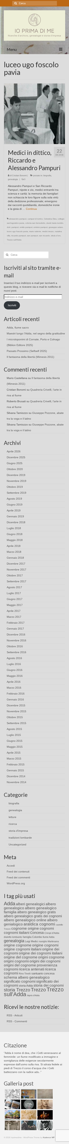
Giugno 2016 (14, 669)
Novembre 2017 (16, 569)
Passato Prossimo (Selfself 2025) (27, 350)
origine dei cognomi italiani (40, 953)
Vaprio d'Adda (33, 995)
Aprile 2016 (14, 681)
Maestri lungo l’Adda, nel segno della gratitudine (36, 333)
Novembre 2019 (16, 480)
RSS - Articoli (14, 1015)
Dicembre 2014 (16, 776)
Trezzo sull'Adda (14, 240)
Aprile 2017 (14, 610)
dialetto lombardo (13, 937)
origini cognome (51, 957)
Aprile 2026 (14, 451)
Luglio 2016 (14, 664)
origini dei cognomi (45, 961)
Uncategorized (17, 844)
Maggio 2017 (15, 604)
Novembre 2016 (16, 640)
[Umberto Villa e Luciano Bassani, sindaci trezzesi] (28, 1125)
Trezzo (38, 990)
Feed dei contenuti (18, 871)
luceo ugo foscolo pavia (17, 231)
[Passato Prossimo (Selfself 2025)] (12, 1104)
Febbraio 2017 (16, 622)
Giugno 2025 (14, 463)
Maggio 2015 (15, 746)
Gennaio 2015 (15, 770)
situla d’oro (56, 236)
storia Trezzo (17, 989)
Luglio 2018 (14, 528)
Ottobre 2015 (15, 717)
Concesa (37, 933)
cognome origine (25, 928)
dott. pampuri (13, 227)
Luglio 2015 (14, 734)
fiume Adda (48, 937)
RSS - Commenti (17, 1021)
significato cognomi (19, 981)
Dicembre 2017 (16, 563)
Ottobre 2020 (15, 469)
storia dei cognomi (49, 985)
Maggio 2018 (15, 540)
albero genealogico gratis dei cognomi (33, 916)
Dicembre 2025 (16, 457)
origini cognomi (16, 961)
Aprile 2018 (14, 545)
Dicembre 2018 (16, 522)
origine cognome (17, 945)
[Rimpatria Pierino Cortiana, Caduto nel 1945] (44, 1104)
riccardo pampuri (18, 236)
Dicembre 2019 (16, 475)
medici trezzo (48, 231)
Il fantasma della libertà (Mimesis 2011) (30, 356)
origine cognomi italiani (22, 949)
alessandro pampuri (17, 219)
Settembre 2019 (16, 492)
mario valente (35, 231)
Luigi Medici (31, 941)
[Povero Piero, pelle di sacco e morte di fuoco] (44, 1115)
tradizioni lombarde (20, 837)
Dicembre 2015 (16, 705)
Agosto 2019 (14, 498)
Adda (9, 903)
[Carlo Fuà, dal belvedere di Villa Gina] (12, 1115)
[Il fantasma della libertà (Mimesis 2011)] (28, 1104)
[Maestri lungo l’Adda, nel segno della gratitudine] (28, 1094)
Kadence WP (49, 1137)
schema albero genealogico (27, 977)
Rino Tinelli (25, 974)
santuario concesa (42, 973)
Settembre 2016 (16, 652)
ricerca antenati (31, 969)
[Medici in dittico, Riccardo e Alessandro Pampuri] (34, 113)
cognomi (47, 928)
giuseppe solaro (56, 227)
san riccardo (44, 236)
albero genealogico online (25, 920)
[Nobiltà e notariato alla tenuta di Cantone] (12, 1125)
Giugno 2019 (14, 504)
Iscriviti (12, 305)
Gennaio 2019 (15, 516)
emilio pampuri (26, 227)
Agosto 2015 (14, 729)
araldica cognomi (39, 924)
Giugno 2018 (14, 534)
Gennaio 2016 (15, 699)
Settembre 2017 (16, 581)
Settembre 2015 (16, 723)
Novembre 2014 (16, 782)
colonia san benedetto (35, 223)
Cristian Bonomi (19, 175)
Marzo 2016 (14, 687)
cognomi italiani (16, 933)
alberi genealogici (30, 904)
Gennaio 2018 (15, 557)
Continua (31, 208)
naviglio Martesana (49, 941)
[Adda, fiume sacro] (12, 1094)
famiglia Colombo (32, 937)
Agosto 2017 (14, 587)
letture (12, 817)
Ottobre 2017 (15, 575)
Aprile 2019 (14, 510)
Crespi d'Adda (51, 933)
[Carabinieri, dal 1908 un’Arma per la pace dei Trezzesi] (44, 1125)
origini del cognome (20, 965)
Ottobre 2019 (15, 486)
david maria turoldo (54, 223)
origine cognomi (45, 945)
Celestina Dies (50, 219)
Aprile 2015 (14, 752)
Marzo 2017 (14, 616)
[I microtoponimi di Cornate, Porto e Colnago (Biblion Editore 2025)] (44, 1094)
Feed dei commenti (18, 877)
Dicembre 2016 (16, 634)
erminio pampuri (41, 227)
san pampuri (32, 236)
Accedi (11, 865)
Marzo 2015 (14, 758)
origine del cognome (20, 957)
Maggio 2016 (15, 675)
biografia (47, 175)
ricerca (13, 823)
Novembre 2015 (16, 711)
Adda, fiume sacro (18, 327)
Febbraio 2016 (16, 693)
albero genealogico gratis (36, 912)
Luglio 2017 (14, 593)
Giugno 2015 (14, 740)
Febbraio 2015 (16, 764)
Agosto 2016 (14, 658)
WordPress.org (16, 883)
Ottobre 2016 (15, 646)
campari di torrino (35, 219)
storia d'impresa (18, 830)
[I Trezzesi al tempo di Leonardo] (28, 1115)
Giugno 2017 (14, 599)
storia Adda (26, 985)
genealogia (13, 179)
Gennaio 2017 (15, 628)
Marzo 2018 (14, 551)
